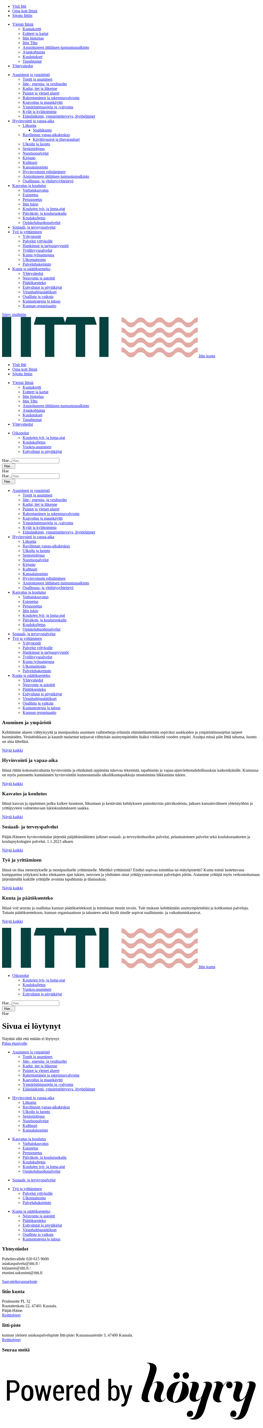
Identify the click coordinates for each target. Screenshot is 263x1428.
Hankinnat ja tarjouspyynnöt (46, 246)
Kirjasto (29, 158)
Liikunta (29, 125)
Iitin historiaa (33, 38)
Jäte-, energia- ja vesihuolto (45, 84)
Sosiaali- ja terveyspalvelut (33, 227)
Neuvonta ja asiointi (39, 278)
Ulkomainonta (34, 259)
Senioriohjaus (34, 148)
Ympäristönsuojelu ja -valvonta (48, 107)
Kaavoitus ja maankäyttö (43, 102)
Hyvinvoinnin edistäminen (44, 172)
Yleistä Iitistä (22, 24)
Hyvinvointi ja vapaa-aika (33, 121)
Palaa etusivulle (14, 1043)
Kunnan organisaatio (39, 306)
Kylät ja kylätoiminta (40, 111)
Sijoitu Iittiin (22, 15)
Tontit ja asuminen (37, 79)
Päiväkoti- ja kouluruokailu (45, 213)
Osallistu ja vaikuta (38, 296)
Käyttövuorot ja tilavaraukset (56, 139)
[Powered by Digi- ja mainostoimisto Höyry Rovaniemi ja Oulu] (131, 1423)
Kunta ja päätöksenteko (31, 269)
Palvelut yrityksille (38, 241)
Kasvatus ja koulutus (29, 185)
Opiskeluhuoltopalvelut (41, 222)
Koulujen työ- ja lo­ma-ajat (44, 209)
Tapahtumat (32, 61)
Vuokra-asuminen (37, 447)
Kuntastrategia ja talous (41, 301)
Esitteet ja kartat (35, 33)
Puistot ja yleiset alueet (41, 93)
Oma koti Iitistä (24, 11)
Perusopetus (32, 199)
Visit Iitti (19, 6)
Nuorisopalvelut (36, 153)
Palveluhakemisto (37, 264)
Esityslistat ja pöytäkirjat (42, 287)
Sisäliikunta (42, 130)
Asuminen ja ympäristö (31, 74)
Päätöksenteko (34, 283)
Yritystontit (32, 236)
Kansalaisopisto (35, 167)
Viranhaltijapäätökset (40, 292)
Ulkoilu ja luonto (36, 144)
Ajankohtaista (34, 52)
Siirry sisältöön (14, 314)
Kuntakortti (32, 29)
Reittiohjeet (11, 1315)
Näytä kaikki (12, 750)
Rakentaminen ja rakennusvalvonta (51, 98)
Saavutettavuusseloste (19, 1281)
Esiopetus (30, 195)
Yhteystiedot (22, 66)
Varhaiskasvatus (36, 190)
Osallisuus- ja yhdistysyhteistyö (48, 181)
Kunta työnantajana (38, 255)
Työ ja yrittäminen (27, 232)
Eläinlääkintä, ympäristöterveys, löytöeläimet (59, 116)
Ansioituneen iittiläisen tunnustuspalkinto (56, 47)
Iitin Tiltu (30, 43)
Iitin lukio (30, 204)
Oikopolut (20, 433)
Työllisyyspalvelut (37, 250)
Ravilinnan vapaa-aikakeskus (46, 135)
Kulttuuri (30, 162)
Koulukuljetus (34, 218)
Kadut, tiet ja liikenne (40, 88)
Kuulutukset (32, 56)
